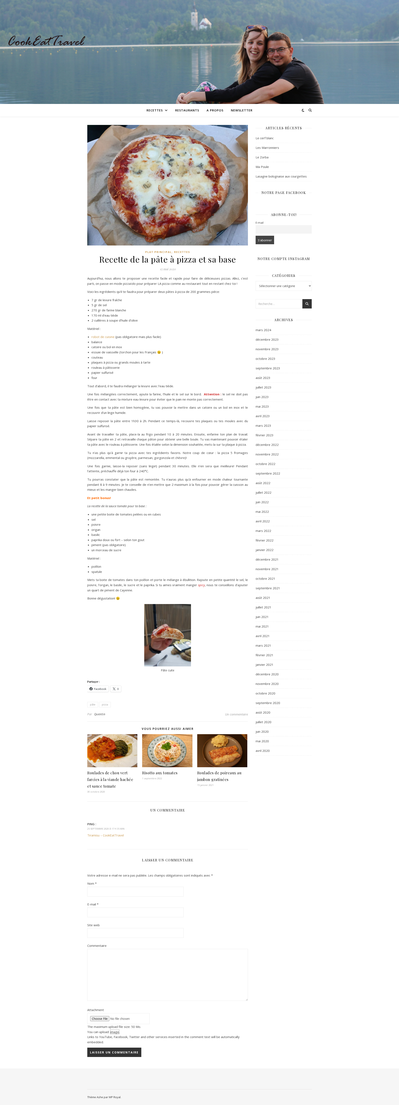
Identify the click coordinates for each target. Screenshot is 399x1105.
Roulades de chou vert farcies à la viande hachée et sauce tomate (110, 779)
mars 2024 (263, 330)
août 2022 (263, 483)
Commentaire (97, 945)
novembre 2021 (267, 569)
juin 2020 (262, 731)
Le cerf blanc (265, 138)
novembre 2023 (267, 349)
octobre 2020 (265, 693)
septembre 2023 (268, 368)
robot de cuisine (103, 337)
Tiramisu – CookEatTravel (105, 835)
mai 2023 (262, 406)
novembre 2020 (267, 684)
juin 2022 (262, 502)
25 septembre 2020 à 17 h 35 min (105, 828)
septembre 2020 (268, 703)
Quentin (99, 714)
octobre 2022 (265, 464)
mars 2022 (263, 531)
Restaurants (187, 110)
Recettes (155, 110)
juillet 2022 (263, 492)
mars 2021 (263, 645)
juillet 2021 (263, 607)
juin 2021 (262, 617)
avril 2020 (263, 751)
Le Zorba (262, 157)
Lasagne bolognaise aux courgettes (281, 176)
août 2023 (263, 378)
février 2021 (264, 655)
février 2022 (264, 540)
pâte (92, 704)
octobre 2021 (265, 578)
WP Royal (115, 1097)
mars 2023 (263, 425)
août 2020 (263, 712)
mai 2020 (262, 741)
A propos (215, 110)
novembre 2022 (267, 454)
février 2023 (264, 435)
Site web (93, 925)
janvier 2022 (264, 550)
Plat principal (158, 252)
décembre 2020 (267, 674)
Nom (92, 883)
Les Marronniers (267, 148)
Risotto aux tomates (160, 772)
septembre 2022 (268, 473)
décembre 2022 (267, 445)
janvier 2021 (264, 664)
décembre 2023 (267, 339)
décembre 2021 (267, 559)
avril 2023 (263, 416)
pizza (105, 704)
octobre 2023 (265, 358)
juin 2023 (262, 397)
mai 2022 (262, 511)
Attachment (95, 1010)
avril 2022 (263, 521)
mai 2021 (262, 626)
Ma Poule (262, 167)
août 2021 (263, 598)
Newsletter (241, 110)
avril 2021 (263, 636)
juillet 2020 (263, 722)
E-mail (93, 904)
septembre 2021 (268, 588)
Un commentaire (236, 714)
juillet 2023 (263, 387)
